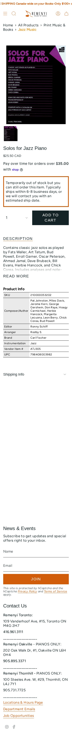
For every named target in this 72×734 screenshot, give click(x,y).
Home (8, 25)
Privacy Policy (27, 591)
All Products (28, 25)
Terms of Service (55, 591)
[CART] (66, 13)
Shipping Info (13, 374)
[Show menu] (5, 13)
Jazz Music (27, 29)
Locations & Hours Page (23, 702)
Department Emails (19, 709)
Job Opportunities (18, 715)
